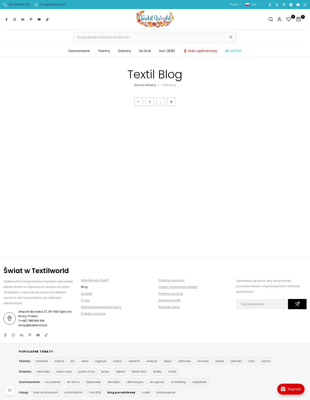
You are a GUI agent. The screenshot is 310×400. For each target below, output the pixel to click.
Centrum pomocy (171, 280)
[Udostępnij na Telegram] (291, 4)
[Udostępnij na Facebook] (269, 4)
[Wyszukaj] (231, 37)
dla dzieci (114, 382)
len (73, 361)
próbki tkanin (74, 392)
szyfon (117, 361)
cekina (219, 361)
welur (85, 361)
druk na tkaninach (46, 392)
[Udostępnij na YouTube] (39, 19)
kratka (157, 371)
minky (172, 371)
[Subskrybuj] (297, 304)
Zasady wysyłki (169, 300)
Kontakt (86, 293)
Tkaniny (104, 51)
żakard (120, 371)
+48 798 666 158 (18, 4)
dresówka (43, 371)
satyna (59, 361)
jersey (105, 371)
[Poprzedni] (138, 101)
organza (100, 361)
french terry (139, 371)
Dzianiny (124, 51)
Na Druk (145, 51)
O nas (85, 300)
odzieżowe (199, 382)
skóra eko (184, 361)
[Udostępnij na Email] (298, 4)
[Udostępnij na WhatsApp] (305, 4)
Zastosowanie (79, 51)
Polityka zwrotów (93, 313)
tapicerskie (93, 382)
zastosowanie (165, 392)
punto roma (86, 371)
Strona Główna (145, 85)
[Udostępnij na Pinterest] (283, 4)
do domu (73, 382)
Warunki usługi (169, 307)
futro (251, 361)
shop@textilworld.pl (52, 4)
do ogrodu (157, 382)
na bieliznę (178, 382)
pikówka (236, 361)
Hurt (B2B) (167, 51)
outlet (146, 392)
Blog (84, 287)
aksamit (134, 361)
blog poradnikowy (121, 392)
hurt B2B (95, 392)
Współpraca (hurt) (94, 280)
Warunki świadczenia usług (101, 307)
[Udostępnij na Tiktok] (47, 19)
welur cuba (64, 371)
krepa (168, 361)
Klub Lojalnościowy (202, 51)
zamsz (266, 361)
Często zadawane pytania (177, 287)
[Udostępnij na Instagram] (14, 19)
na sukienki (52, 382)
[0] (288, 19)
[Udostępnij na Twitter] (276, 4)
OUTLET (236, 51)
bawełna (42, 361)
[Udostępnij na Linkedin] (23, 19)
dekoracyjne (135, 382)
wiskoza (151, 361)
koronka (203, 361)
